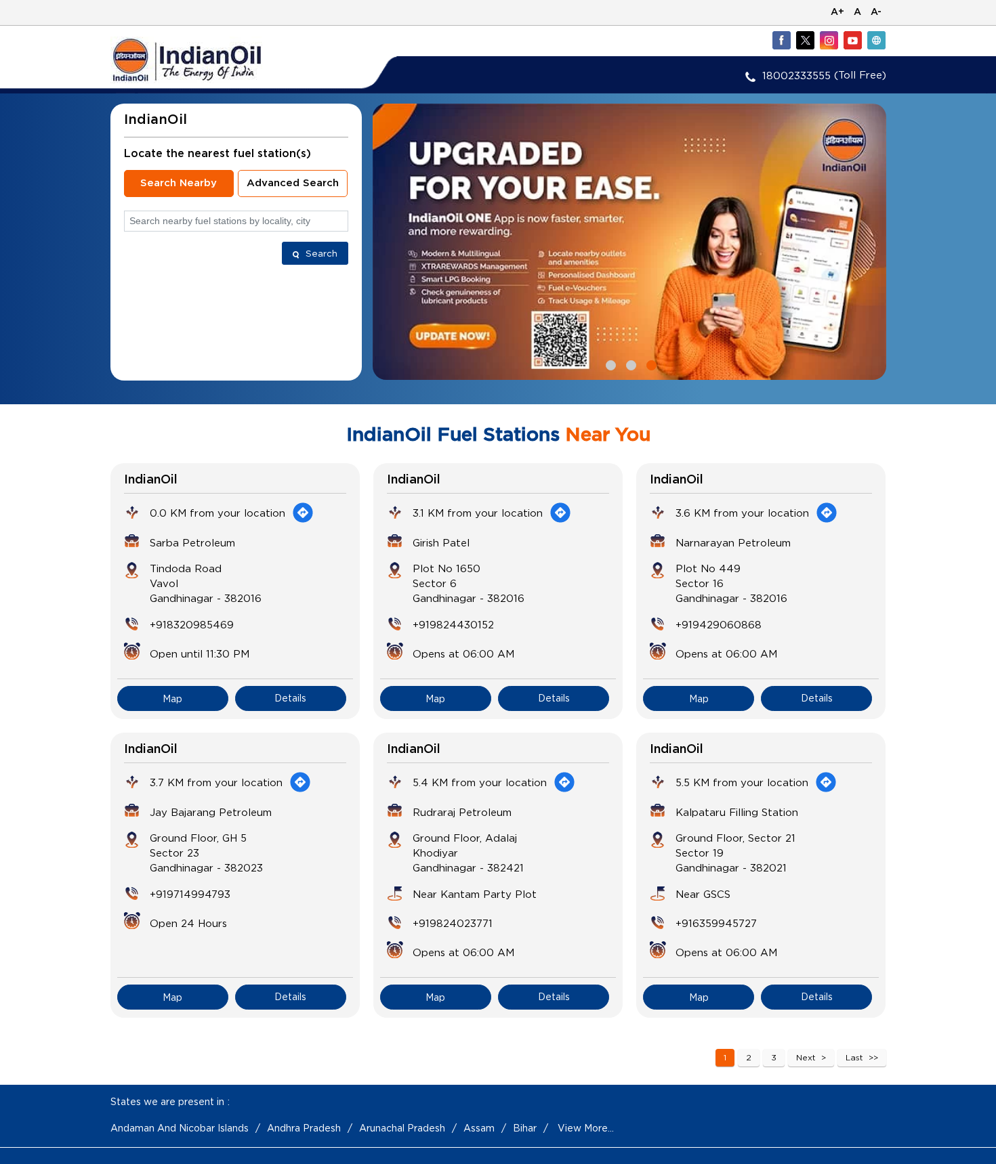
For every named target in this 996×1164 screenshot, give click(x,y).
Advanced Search (293, 183)
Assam (479, 1128)
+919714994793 (190, 893)
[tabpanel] (629, 242)
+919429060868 (719, 624)
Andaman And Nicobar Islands (179, 1128)
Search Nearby (178, 183)
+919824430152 (453, 624)
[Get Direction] (303, 512)
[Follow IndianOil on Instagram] (828, 39)
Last (854, 1057)
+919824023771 (453, 923)
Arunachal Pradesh (402, 1128)
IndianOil (151, 480)
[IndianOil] (207, 60)
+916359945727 (716, 923)
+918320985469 (192, 624)
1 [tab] (609, 363)
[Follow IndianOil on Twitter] (805, 39)
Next (806, 1057)
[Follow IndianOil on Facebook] (781, 39)
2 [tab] (629, 363)
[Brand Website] (876, 39)
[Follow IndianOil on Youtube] (852, 39)
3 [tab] (649, 363)
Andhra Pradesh (304, 1128)
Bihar (525, 1128)
